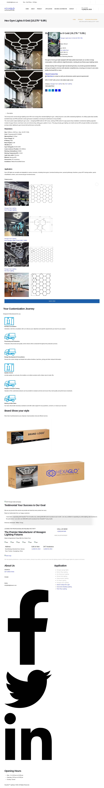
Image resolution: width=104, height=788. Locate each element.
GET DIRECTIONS (9, 571)
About (33, 8)
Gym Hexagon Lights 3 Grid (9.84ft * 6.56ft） (16, 240)
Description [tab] (10, 113)
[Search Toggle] (96, 9)
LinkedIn (53, 90)
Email (59, 90)
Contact (71, 8)
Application (48, 8)
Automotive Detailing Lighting (64, 586)
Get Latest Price (50, 86)
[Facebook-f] (28, 664)
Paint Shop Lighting (62, 588)
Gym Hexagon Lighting (10, 210)
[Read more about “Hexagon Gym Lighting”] (96, 184)
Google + (56, 90)
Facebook (46, 90)
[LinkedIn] (97, 2)
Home (27, 8)
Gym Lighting (68, 83)
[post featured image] (28, 193)
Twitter (49, 90)
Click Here (50, 76)
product (39, 8)
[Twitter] (28, 712)
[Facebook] (87, 2)
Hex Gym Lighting (9, 270)
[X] (92, 2)
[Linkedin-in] (28, 766)
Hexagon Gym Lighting (56, 83)
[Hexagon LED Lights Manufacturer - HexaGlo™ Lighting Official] (9, 9)
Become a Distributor (61, 8)
